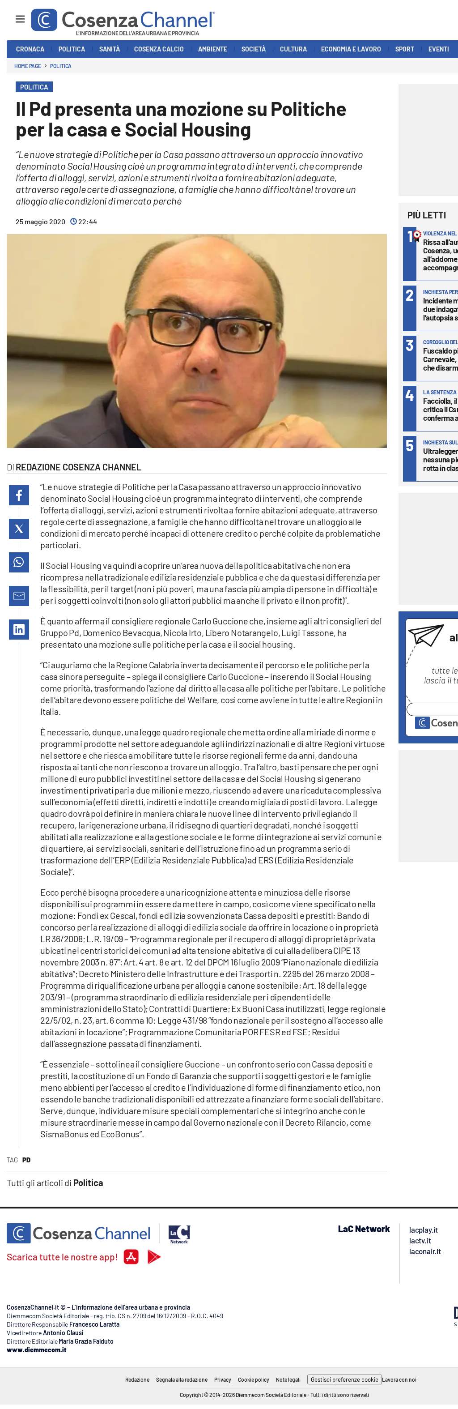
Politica (61, 66)
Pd (26, 1160)
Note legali (288, 1379)
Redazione (137, 1379)
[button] (19, 495)
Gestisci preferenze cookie (344, 1379)
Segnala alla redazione (182, 1379)
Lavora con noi (399, 1379)
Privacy (222, 1379)
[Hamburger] (12, 15)
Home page (27, 66)
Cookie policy (253, 1379)
